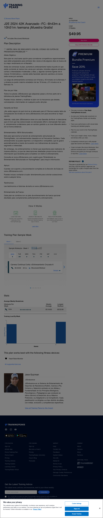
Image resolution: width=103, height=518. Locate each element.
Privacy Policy (37, 509)
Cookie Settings (76, 503)
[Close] (100, 508)
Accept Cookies (76, 514)
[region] (51, 508)
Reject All (77, 508)
